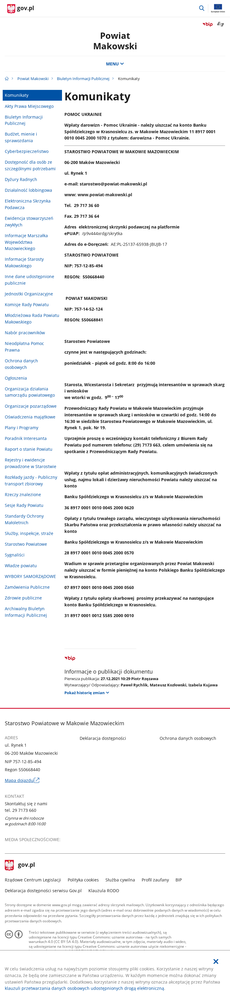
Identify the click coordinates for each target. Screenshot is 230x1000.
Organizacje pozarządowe (31, 406)
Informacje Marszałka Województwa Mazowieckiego (26, 242)
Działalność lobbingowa (28, 190)
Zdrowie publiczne (23, 598)
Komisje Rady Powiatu (27, 304)
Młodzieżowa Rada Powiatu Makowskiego (32, 318)
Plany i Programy (21, 427)
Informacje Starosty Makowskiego (24, 262)
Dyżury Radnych (21, 179)
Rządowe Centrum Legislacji (33, 880)
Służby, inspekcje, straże (29, 533)
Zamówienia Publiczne (27, 587)
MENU (112, 64)
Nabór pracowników (25, 332)
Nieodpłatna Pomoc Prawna (24, 347)
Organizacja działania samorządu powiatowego (30, 392)
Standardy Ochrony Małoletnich (24, 519)
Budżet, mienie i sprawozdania (21, 137)
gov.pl (26, 865)
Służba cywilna (120, 880)
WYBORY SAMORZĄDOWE (30, 576)
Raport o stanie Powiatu (28, 449)
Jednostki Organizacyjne (29, 294)
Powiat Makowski (33, 78)
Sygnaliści (15, 555)
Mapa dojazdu (22, 780)
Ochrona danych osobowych (21, 364)
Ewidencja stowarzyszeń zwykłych (29, 221)
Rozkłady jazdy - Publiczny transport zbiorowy (31, 480)
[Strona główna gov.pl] (7, 78)
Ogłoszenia (16, 378)
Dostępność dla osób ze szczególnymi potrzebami (30, 165)
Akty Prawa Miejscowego (29, 106)
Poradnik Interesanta (26, 438)
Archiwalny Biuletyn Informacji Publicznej (26, 612)
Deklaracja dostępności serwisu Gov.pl (43, 890)
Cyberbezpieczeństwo (27, 151)
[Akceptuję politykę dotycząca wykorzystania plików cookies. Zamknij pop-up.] (216, 961)
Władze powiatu (21, 565)
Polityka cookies (83, 880)
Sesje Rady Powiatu (24, 505)
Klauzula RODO (103, 890)
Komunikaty (16, 95)
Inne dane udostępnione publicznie (29, 280)
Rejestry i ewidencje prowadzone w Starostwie (30, 463)
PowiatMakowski (115, 41)
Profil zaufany (155, 880)
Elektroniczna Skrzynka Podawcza (28, 204)
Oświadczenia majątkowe (30, 417)
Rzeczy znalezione (23, 494)
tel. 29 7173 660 (20, 810)
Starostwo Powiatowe (26, 544)
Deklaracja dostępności (103, 738)
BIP (178, 880)
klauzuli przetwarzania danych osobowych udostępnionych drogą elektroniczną (84, 988)
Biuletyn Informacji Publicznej (83, 78)
